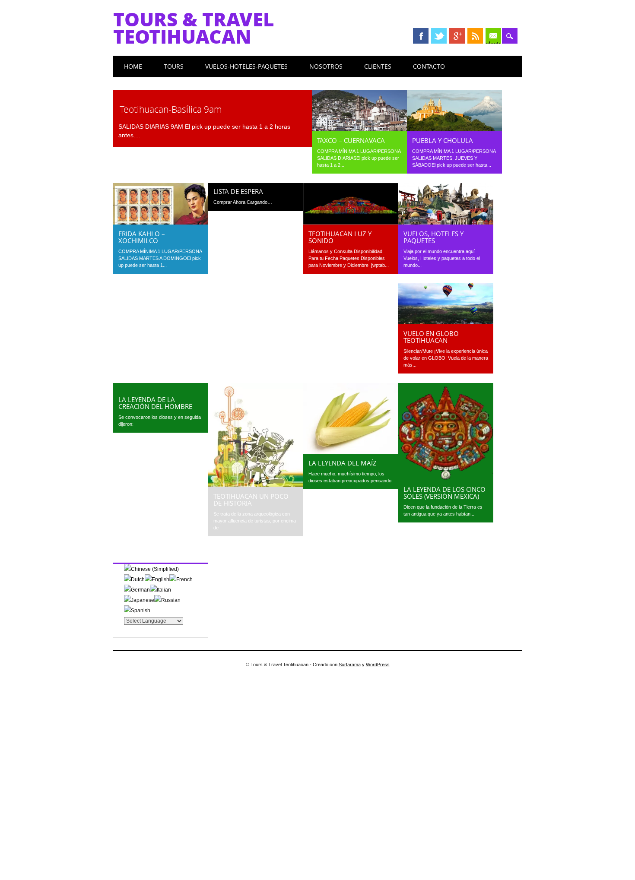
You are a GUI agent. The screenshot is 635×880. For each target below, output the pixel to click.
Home (133, 66)
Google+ (457, 36)
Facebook (421, 36)
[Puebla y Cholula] (454, 129)
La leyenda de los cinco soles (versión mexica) (444, 492)
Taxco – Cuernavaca (351, 140)
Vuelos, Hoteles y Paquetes (433, 237)
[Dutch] (134, 579)
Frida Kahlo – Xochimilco (141, 237)
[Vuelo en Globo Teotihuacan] (445, 322)
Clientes (377, 66)
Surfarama (350, 664)
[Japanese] (139, 600)
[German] (137, 590)
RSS (475, 36)
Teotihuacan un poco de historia (251, 499)
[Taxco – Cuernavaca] (359, 129)
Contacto (429, 66)
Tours (174, 66)
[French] (181, 579)
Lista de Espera (238, 191)
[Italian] (160, 590)
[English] (157, 579)
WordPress (378, 664)
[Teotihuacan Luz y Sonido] (350, 222)
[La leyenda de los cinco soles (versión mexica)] (445, 478)
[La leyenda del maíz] (350, 451)
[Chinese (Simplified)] (151, 569)
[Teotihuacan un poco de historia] (255, 484)
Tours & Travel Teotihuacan (193, 27)
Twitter (439, 36)
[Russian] (167, 600)
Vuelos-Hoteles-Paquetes (246, 66)
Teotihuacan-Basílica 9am (171, 109)
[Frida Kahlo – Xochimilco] (160, 222)
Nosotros (326, 66)
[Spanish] (137, 611)
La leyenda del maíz (342, 463)
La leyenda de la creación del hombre (155, 403)
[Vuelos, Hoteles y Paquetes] (445, 222)
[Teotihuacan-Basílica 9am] (212, 95)
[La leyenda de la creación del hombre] (160, 388)
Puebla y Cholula (442, 140)
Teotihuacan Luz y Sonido (339, 237)
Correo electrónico (493, 37)
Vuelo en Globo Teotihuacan (431, 337)
